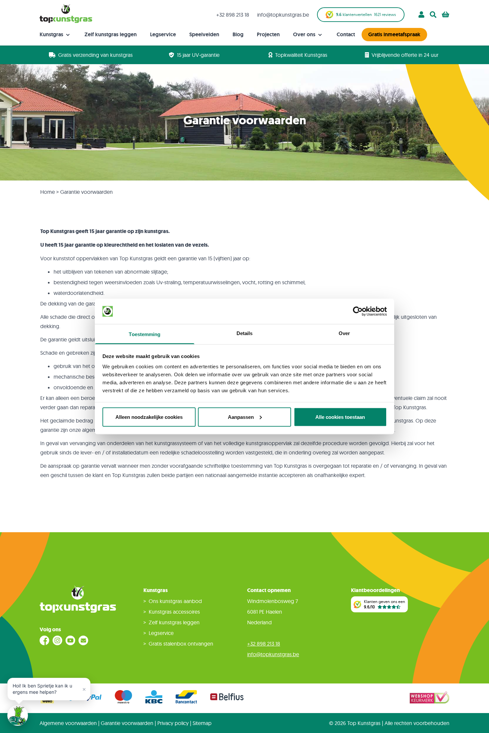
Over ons (305, 34)
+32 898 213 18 (232, 14)
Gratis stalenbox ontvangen (181, 643)
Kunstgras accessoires (174, 611)
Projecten (268, 34)
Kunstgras (52, 34)
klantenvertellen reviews (366, 14)
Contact (346, 34)
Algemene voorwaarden (68, 723)
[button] (48, 689)
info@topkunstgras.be (283, 14)
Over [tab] (344, 333)
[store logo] (66, 13)
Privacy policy (173, 723)
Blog (238, 34)
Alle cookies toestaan (340, 417)
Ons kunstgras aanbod (175, 601)
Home (47, 191)
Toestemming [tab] (144, 334)
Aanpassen (241, 417)
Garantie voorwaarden (127, 723)
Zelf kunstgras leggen (110, 34)
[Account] (421, 14)
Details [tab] (245, 333)
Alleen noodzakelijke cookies (149, 417)
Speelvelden (204, 34)
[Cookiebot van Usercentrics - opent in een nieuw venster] (358, 311)
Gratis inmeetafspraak (394, 34)
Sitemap (202, 723)
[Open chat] (17, 715)
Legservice (163, 34)
